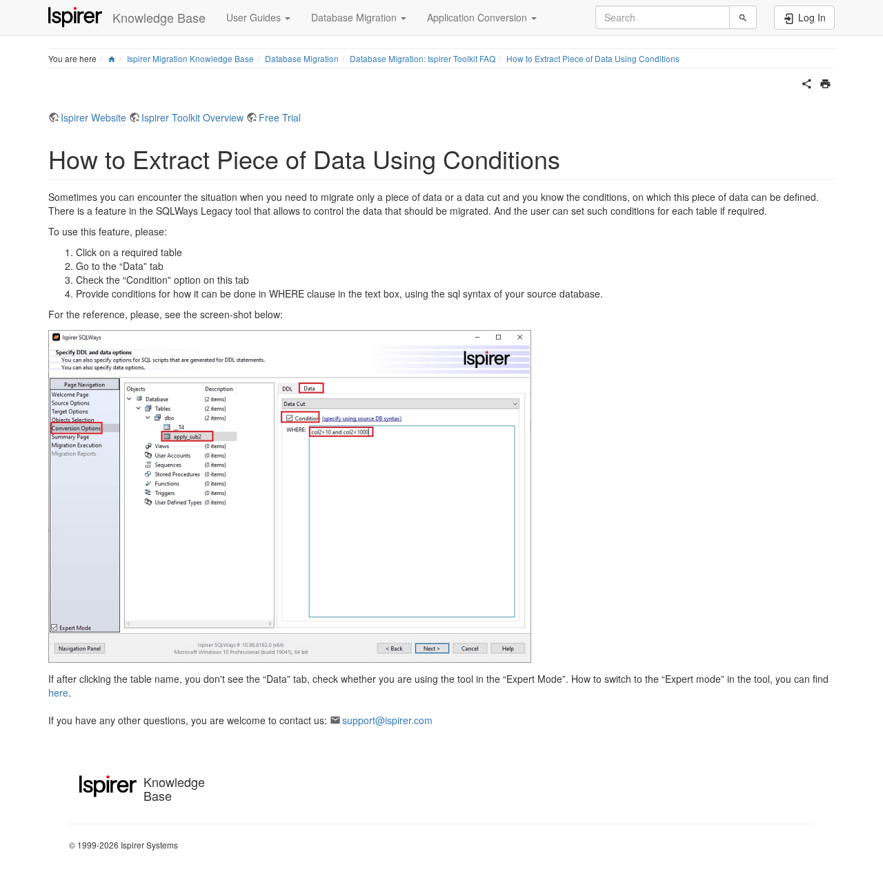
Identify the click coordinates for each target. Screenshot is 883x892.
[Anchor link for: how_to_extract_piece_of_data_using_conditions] (573, 158)
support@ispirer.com (387, 720)
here (58, 692)
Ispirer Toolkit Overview (192, 117)
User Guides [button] (255, 17)
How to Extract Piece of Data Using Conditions (592, 58)
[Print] (825, 82)
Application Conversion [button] (478, 17)
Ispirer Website (93, 117)
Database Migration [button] (355, 17)
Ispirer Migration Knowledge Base (190, 58)
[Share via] (807, 82)
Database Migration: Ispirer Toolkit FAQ (422, 58)
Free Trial (280, 117)
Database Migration (302, 58)
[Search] (743, 17)
